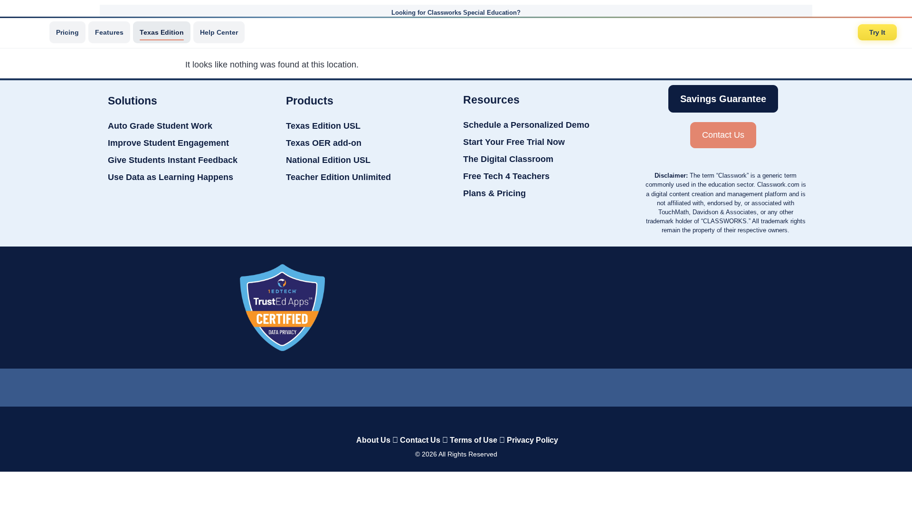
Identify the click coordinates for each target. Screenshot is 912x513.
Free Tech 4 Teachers (506, 176)
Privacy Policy (532, 440)
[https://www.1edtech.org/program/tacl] (282, 307)
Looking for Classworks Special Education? (456, 12)
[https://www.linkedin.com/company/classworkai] (380, 385)
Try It (877, 32)
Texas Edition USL (323, 126)
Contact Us (420, 440)
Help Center (219, 32)
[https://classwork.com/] (446, 420)
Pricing (67, 32)
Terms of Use (473, 440)
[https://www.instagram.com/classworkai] (494, 385)
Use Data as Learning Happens (170, 177)
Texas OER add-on (323, 143)
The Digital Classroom (508, 159)
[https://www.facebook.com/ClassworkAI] (455, 385)
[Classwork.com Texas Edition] (28, 32)
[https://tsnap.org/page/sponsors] (639, 307)
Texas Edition (162, 32)
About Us (373, 440)
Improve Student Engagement (168, 143)
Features (109, 32)
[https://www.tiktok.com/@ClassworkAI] (418, 385)
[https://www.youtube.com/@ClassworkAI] (532, 385)
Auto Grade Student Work (160, 126)
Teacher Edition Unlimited (338, 177)
